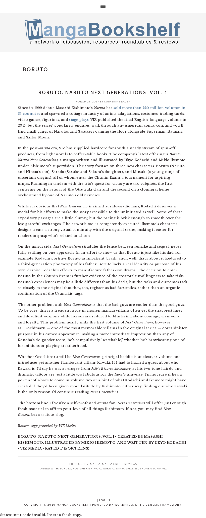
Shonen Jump (150, 468)
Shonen (132, 468)
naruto (109, 468)
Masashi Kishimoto (87, 468)
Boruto (65, 468)
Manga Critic (112, 463)
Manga (95, 463)
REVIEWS (130, 463)
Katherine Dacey (117, 101)
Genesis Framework (164, 504)
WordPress (124, 504)
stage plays (79, 120)
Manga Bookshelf (103, 31)
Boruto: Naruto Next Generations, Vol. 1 (103, 92)
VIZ (164, 468)
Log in (104, 500)
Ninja (120, 468)
